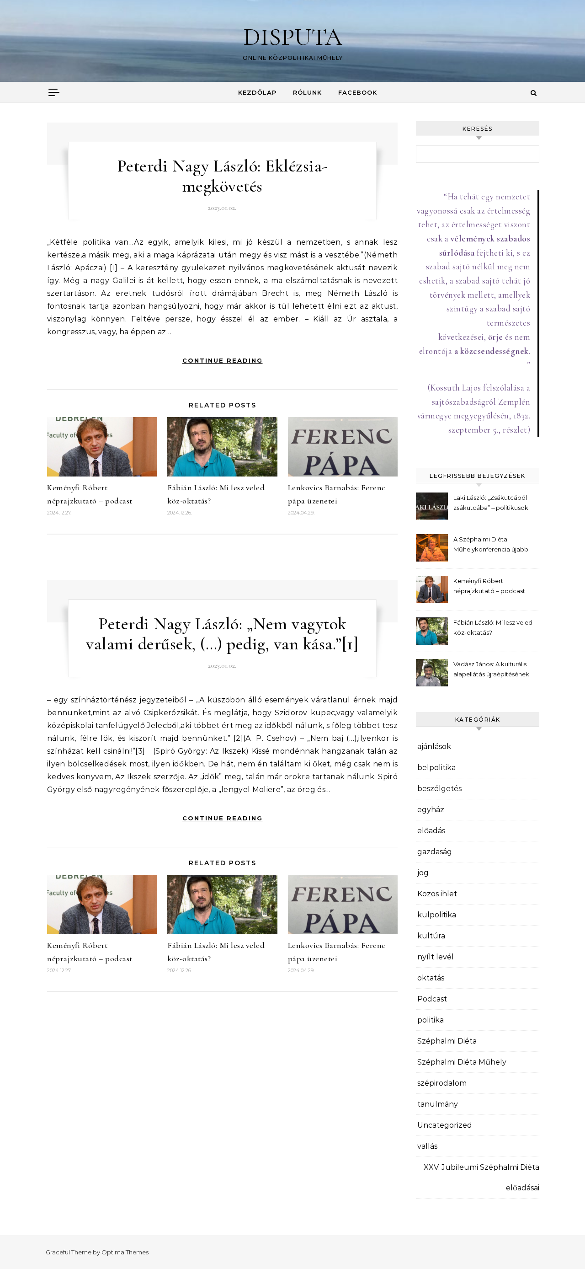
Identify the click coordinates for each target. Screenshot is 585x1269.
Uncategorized (444, 1125)
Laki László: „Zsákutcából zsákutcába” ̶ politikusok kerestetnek (490, 504)
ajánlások (434, 746)
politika (430, 1020)
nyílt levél (435, 957)
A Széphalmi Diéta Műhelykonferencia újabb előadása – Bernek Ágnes (490, 545)
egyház (430, 809)
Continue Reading (222, 360)
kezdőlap (257, 92)
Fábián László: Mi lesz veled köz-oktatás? (492, 627)
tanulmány (437, 1104)
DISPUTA (292, 37)
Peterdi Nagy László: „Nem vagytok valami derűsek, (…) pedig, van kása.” (216, 633)
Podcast (432, 999)
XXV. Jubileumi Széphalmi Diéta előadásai (481, 1177)
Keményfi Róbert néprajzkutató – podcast (489, 585)
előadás (431, 830)
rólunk (307, 92)
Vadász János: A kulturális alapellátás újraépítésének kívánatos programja (491, 670)
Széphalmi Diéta (447, 1041)
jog (423, 872)
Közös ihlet (437, 893)
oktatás (430, 978)
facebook (357, 92)
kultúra (431, 936)
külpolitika (436, 914)
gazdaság (434, 851)
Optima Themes (125, 1252)
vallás (427, 1146)
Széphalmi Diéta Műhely (461, 1062)
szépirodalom (442, 1083)
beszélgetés (439, 788)
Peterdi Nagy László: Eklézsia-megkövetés (222, 176)
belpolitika (436, 767)
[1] (350, 643)
